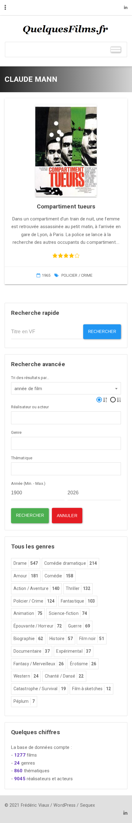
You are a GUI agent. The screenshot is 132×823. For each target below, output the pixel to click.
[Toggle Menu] (116, 49)
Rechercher (102, 331)
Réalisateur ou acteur (30, 407)
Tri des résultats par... (30, 378)
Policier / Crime (77, 275)
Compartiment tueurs (66, 206)
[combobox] (66, 388)
